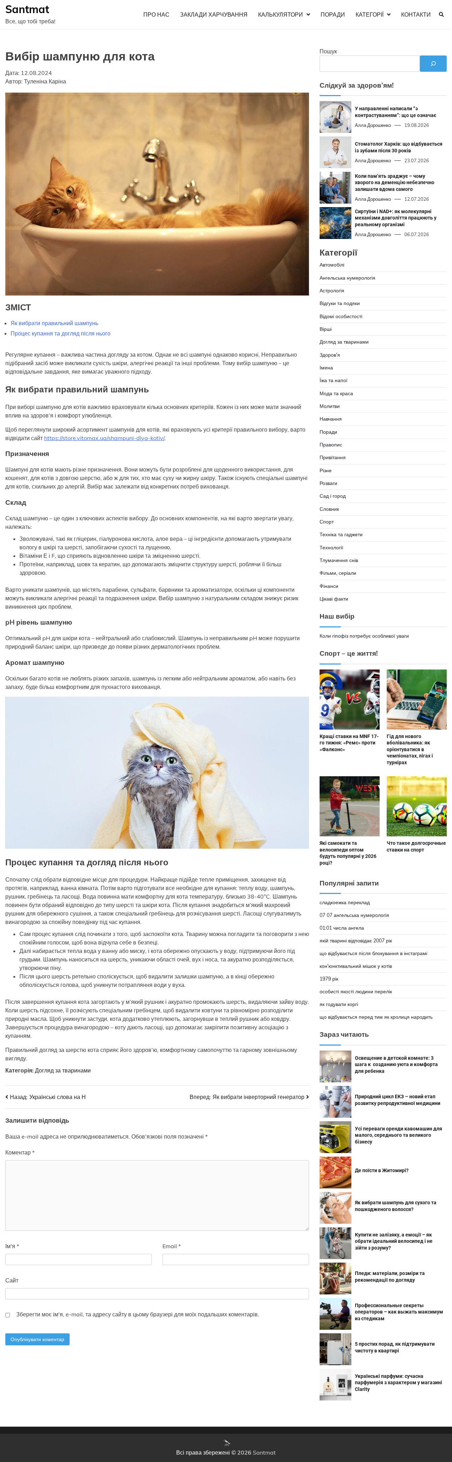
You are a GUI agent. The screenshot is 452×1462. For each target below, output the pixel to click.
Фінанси (329, 586)
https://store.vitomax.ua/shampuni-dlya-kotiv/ (104, 437)
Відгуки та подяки (340, 303)
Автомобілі (332, 265)
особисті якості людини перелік (356, 991)
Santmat (27, 9)
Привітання (333, 457)
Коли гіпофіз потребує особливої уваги (364, 636)
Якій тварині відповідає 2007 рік (356, 940)
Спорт (327, 522)
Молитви (330, 406)
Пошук (328, 51)
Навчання (331, 419)
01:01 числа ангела (342, 928)
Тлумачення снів (339, 560)
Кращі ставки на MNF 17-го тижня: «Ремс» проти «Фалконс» (349, 742)
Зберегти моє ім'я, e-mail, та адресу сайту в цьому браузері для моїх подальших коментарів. (137, 1314)
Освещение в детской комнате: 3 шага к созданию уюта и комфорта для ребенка (396, 1064)
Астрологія (332, 290)
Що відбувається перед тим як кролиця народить (376, 1017)
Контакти (416, 14)
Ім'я (12, 1246)
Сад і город (333, 496)
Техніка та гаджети (341, 534)
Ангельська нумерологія (347, 278)
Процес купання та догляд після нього (61, 333)
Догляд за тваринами (63, 1070)
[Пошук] (433, 63)
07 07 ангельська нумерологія (354, 915)
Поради (333, 14)
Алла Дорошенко (373, 125)
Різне (326, 470)
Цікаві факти (334, 599)
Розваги (328, 483)
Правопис (331, 444)
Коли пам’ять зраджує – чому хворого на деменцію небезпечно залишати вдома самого (394, 182)
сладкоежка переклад (345, 902)
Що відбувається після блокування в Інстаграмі (373, 953)
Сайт (11, 1280)
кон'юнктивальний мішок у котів (356, 966)
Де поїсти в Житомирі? (382, 1170)
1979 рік (329, 979)
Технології (331, 547)
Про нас (156, 14)
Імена (326, 367)
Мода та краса (336, 393)
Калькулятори (280, 14)
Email (171, 1246)
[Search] (441, 14)
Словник (329, 509)
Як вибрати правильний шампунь (54, 323)
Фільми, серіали (338, 573)
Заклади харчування (214, 14)
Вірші (326, 329)
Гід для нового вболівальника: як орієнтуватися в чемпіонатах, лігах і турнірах (410, 749)
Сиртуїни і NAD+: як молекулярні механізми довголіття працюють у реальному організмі (395, 218)
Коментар (20, 1152)
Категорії (369, 14)
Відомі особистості (341, 316)
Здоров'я (330, 355)
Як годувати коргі (339, 1004)
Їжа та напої (333, 380)
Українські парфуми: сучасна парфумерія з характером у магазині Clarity (398, 1382)
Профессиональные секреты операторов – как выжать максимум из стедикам (399, 1312)
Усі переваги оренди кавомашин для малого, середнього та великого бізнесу (398, 1135)
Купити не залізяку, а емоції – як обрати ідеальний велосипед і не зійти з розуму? (394, 1241)
